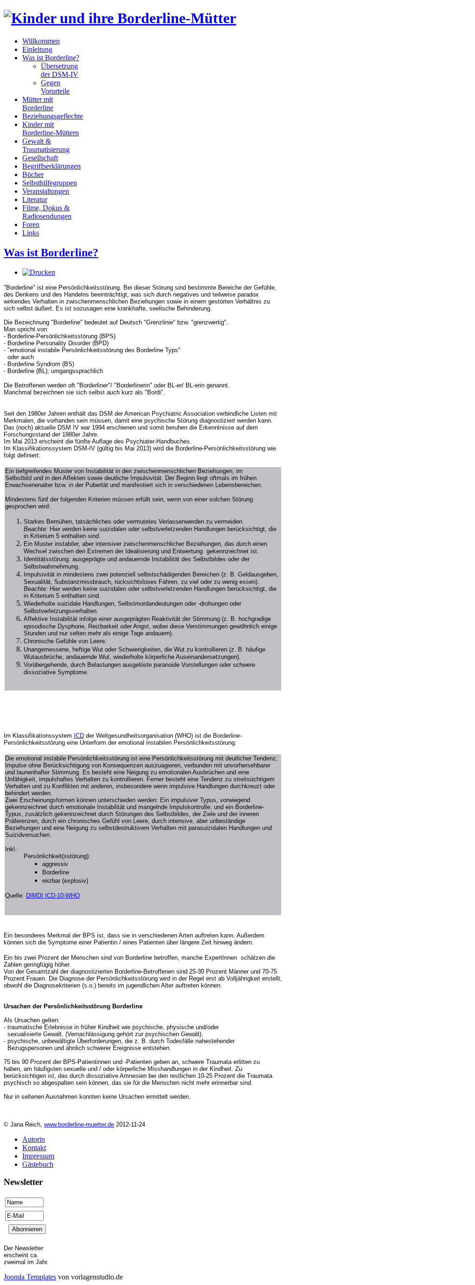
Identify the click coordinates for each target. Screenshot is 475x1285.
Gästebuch (37, 1164)
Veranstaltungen (45, 191)
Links (30, 233)
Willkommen (41, 41)
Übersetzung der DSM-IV (59, 70)
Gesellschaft (40, 158)
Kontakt (34, 1148)
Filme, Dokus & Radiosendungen (46, 212)
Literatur (34, 199)
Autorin (33, 1139)
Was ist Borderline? (50, 58)
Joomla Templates (30, 1277)
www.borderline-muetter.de (79, 1124)
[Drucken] (38, 272)
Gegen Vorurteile (55, 87)
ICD (79, 735)
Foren (30, 224)
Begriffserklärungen (51, 166)
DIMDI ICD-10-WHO (53, 895)
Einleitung (37, 49)
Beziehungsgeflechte (52, 116)
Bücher (33, 174)
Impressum (38, 1156)
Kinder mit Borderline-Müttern (50, 128)
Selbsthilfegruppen (49, 183)
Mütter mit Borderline (37, 103)
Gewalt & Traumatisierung (46, 145)
